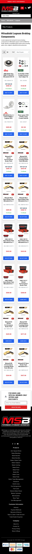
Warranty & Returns (16, 512)
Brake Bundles (16, 458)
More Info (23, 299)
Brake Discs (16, 467)
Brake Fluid (16, 469)
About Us (16, 524)
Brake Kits (16, 472)
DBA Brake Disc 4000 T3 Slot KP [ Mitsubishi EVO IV (8, 75)
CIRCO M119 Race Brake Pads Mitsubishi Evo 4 (23, 240)
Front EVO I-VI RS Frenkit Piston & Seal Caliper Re (23, 75)
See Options (8, 216)
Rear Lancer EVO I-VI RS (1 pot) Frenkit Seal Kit (23, 116)
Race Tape (16, 498)
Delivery (16, 507)
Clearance (16, 481)
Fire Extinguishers (16, 486)
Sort (13, 52)
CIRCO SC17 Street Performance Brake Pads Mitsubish (23, 284)
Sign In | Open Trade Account (16, 514)
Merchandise (16, 495)
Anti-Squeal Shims (16, 451)
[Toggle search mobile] (25, 8)
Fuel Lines (16, 488)
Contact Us (16, 526)
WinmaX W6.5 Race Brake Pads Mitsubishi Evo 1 (8, 199)
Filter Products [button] (7, 27)
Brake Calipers (16, 462)
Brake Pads (16, 477)
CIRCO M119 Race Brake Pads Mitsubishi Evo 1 (8, 240)
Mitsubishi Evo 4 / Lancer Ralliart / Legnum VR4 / (8, 116)
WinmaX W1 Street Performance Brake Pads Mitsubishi (8, 159)
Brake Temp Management (16, 479)
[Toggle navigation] (22, 8)
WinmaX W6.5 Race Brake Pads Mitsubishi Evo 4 (23, 199)
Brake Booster (16, 455)
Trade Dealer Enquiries (16, 517)
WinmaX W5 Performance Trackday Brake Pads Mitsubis (9, 366)
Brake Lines (16, 474)
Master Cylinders (16, 493)
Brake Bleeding (16, 453)
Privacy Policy (16, 528)
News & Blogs (16, 531)
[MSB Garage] (10, 8)
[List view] (7, 52)
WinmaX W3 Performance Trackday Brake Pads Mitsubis (23, 159)
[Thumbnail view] (4, 52)
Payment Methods (16, 510)
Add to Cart (8, 92)
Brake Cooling (16, 465)
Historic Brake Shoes (16, 491)
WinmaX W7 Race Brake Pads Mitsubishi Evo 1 (23, 365)
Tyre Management (16, 500)
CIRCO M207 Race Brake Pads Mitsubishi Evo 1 (8, 282)
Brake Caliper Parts (16, 460)
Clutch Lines (16, 484)
